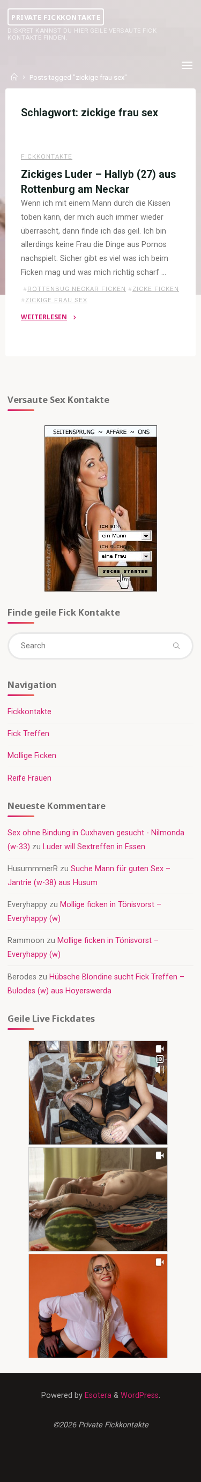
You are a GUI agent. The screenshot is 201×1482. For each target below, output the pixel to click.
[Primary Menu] (187, 66)
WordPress (140, 1395)
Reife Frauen (29, 778)
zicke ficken (155, 289)
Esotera (97, 1395)
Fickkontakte (46, 156)
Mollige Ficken (32, 755)
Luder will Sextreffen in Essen (94, 846)
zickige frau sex (56, 300)
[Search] (175, 645)
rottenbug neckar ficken (76, 289)
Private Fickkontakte (55, 16)
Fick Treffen (28, 733)
